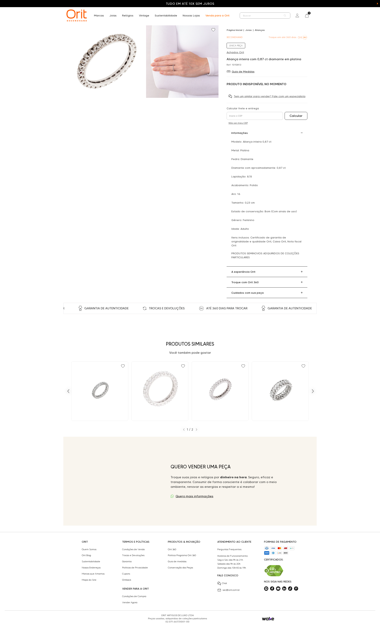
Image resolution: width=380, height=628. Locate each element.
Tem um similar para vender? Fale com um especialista (269, 96)
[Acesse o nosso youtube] (278, 588)
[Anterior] (68, 391)
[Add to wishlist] (213, 30)
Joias (113, 15)
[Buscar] (285, 15)
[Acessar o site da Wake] (268, 619)
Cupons (126, 573)
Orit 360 (172, 549)
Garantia (127, 561)
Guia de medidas (177, 561)
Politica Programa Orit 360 (182, 555)
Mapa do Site (89, 579)
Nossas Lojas (191, 15)
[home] (76, 15)
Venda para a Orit (217, 15)
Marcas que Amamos (93, 573)
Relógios (127, 15)
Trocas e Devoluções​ (133, 555)
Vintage (144, 15)
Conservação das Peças (180, 567)
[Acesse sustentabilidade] (274, 571)
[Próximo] (313, 391)
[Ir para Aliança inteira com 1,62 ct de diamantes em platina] (220, 391)
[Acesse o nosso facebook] (272, 588)
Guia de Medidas (243, 71)
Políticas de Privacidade (135, 567)
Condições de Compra (134, 596)
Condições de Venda (133, 549)
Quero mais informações (194, 496)
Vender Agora (129, 602)
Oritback (126, 579)
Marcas (99, 15)
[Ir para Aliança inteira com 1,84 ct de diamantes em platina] (280, 391)
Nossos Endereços (91, 567)
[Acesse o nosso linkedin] (284, 588)
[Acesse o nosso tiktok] (290, 588)
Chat (224, 583)
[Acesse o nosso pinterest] (296, 588)
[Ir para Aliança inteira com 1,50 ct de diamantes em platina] (160, 391)
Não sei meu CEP (238, 122)
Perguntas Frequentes (229, 549)
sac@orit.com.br (231, 589)
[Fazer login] (297, 15)
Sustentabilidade (166, 15)
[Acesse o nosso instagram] (266, 588)
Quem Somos (89, 549)
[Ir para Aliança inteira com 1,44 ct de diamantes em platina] (99, 391)
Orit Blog (86, 555)
